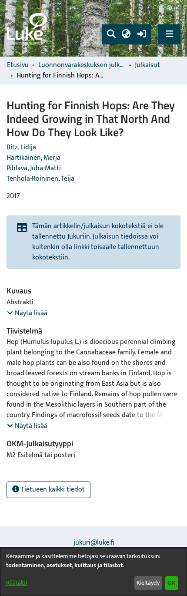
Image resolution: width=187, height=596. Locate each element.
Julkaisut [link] (147, 65)
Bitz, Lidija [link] (21, 147)
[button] (111, 34)
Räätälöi (16, 582)
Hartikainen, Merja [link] (33, 158)
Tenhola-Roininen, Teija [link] (40, 179)
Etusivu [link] (18, 65)
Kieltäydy (148, 583)
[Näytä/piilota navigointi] (169, 34)
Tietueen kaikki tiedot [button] (52, 489)
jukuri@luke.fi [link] (93, 543)
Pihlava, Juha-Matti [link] (34, 168)
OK (171, 583)
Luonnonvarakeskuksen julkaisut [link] (81, 65)
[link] (28, 28)
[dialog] (93, 571)
